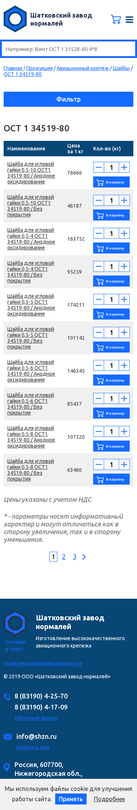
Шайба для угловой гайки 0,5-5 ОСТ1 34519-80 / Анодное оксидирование (31, 305)
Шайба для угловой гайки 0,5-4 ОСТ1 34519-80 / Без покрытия (30, 272)
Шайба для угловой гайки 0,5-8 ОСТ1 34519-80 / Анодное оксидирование (31, 437)
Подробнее (109, 799)
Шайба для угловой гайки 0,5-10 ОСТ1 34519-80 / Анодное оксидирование (31, 173)
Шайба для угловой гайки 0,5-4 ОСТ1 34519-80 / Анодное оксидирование (31, 239)
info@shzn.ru (36, 736)
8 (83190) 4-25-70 (41, 696)
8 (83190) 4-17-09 (41, 707)
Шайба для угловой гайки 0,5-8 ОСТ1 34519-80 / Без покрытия (30, 470)
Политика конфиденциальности (43, 663)
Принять (71, 799)
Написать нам (32, 747)
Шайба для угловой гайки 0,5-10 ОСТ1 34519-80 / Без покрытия (30, 206)
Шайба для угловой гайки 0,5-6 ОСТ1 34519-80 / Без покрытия (30, 404)
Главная (13, 68)
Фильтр (68, 99)
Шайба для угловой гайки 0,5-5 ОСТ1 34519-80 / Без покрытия (30, 338)
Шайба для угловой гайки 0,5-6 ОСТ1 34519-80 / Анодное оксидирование (31, 371)
